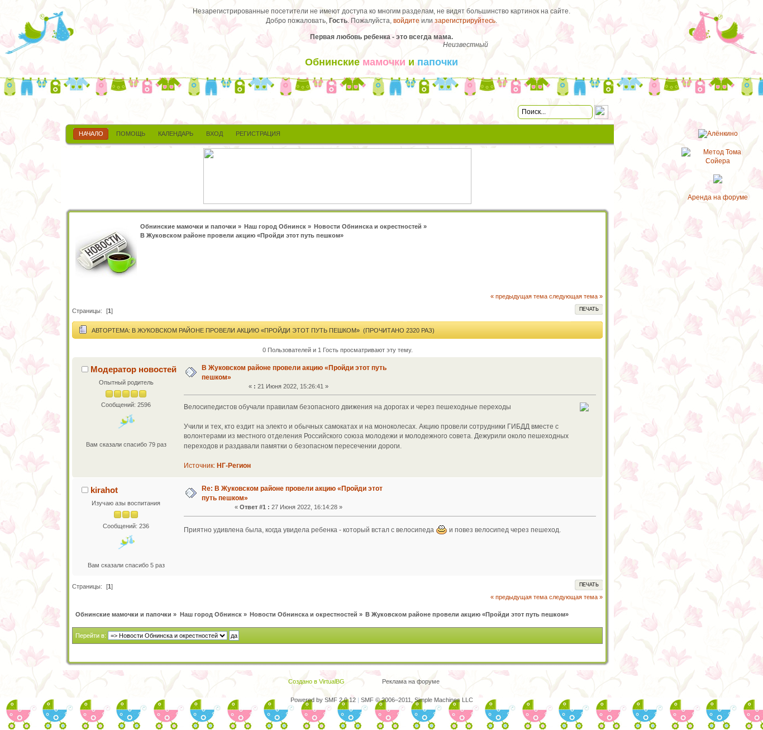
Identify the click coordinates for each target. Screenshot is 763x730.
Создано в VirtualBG (316, 681)
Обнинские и (381, 62)
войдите (406, 21)
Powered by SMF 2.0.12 (323, 699)
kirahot (104, 490)
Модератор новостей (133, 369)
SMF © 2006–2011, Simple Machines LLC (417, 699)
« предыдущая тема (518, 296)
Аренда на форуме (718, 197)
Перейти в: (90, 635)
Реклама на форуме (411, 681)
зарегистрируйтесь (465, 21)
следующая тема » (576, 296)
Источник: (217, 466)
